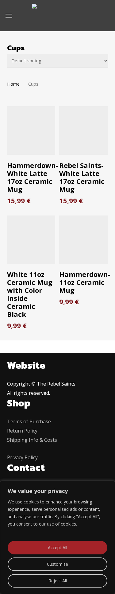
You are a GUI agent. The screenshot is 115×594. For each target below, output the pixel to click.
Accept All (57, 547)
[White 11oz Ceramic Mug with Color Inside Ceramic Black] (31, 239)
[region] (57, 537)
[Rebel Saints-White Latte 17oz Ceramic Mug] (83, 130)
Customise (57, 564)
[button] (9, 16)
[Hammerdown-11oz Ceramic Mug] (83, 239)
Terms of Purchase (29, 421)
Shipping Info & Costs (32, 440)
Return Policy (22, 430)
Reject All (57, 581)
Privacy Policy (22, 457)
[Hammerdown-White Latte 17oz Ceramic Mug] (31, 130)
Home (13, 84)
